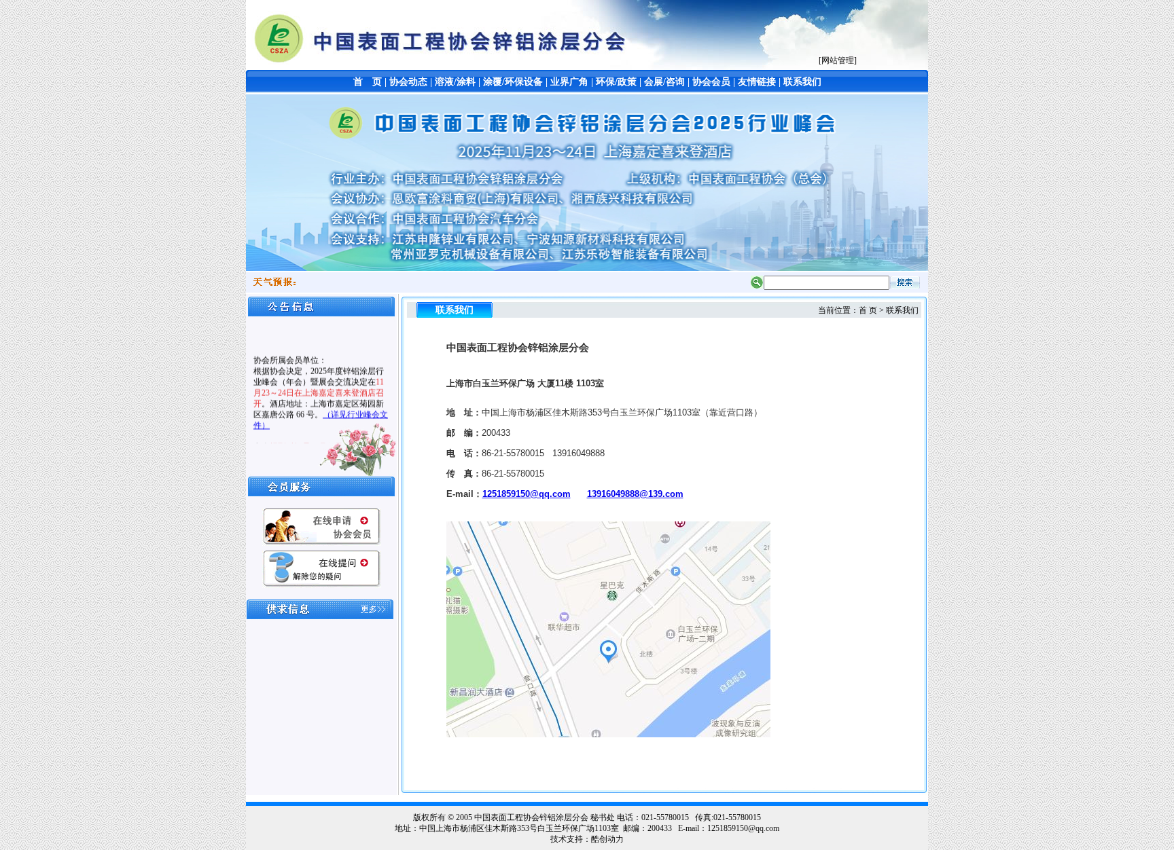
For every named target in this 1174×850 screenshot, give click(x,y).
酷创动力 (607, 839)
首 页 (367, 82)
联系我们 (802, 82)
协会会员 (711, 82)
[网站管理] (838, 60)
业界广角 (569, 82)
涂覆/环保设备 (513, 82)
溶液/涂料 (455, 82)
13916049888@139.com (635, 494)
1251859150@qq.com (526, 494)
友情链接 (757, 82)
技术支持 (566, 839)
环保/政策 (616, 82)
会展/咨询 (664, 82)
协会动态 (408, 82)
